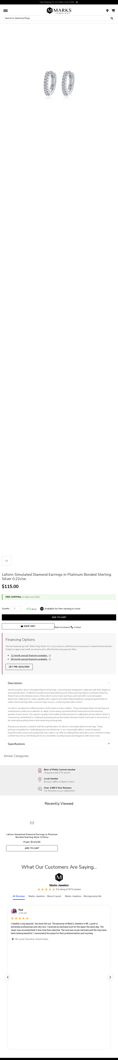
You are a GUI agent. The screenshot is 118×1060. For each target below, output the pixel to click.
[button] (76, 2)
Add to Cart (59, 617)
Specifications (59, 744)
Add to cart (32, 848)
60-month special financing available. (29, 659)
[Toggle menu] (5, 10)
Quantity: (6, 608)
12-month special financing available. (29, 655)
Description (58, 683)
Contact (77, 627)
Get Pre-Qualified (19, 666)
